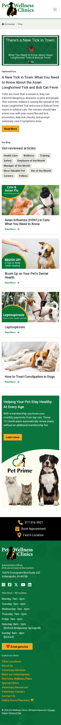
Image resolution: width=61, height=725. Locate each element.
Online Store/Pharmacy (16, 700)
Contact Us (8, 695)
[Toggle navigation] (55, 9)
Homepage (9, 24)
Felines (23, 175)
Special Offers (10, 683)
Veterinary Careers (13, 691)
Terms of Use (15, 713)
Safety (8, 160)
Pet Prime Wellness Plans (17, 678)
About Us (7, 665)
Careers (8, 175)
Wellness (29, 155)
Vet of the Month (41, 170)
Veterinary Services (13, 670)
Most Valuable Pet (14, 170)
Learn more (13, 437)
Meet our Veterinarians (16, 674)
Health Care (11, 155)
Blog (20, 24)
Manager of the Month (17, 165)
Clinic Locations (11, 661)
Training (44, 155)
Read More (10, 128)
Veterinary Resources (15, 687)
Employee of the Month (31, 160)
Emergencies (19, 647)
